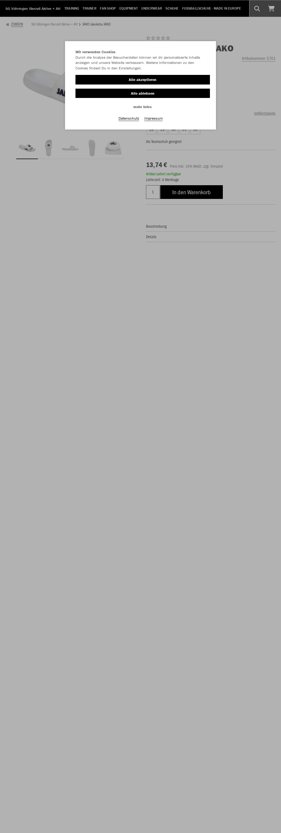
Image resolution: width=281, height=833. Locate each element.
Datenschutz (129, 118)
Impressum (153, 118)
